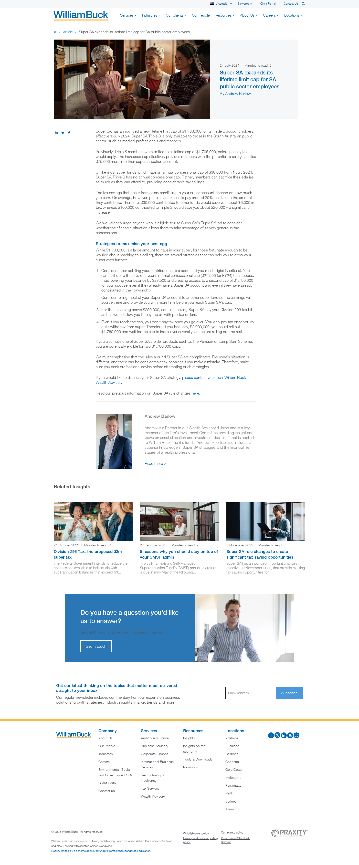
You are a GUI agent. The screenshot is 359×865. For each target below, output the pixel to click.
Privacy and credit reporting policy (200, 840)
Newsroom (245, 3)
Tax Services (150, 788)
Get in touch (96, 646)
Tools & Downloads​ (197, 759)
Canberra (232, 762)
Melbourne (233, 777)
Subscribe (289, 693)
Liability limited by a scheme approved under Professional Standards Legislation (100, 851)
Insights (189, 738)
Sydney (230, 801)
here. (196, 393)
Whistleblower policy (196, 833)
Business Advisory (154, 746)
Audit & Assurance (155, 738)
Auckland (232, 746)
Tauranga (232, 809)
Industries (105, 754)
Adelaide (231, 738)
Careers (104, 762)
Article (68, 32)
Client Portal (267, 3)
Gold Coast (233, 769)
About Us (105, 738)
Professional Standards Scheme (235, 840)
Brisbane (231, 754)
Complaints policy (232, 832)
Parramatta (233, 785)
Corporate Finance (154, 754)
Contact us (291, 3)
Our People (106, 746)
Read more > (155, 463)
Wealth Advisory (153, 796)
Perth (229, 793)
